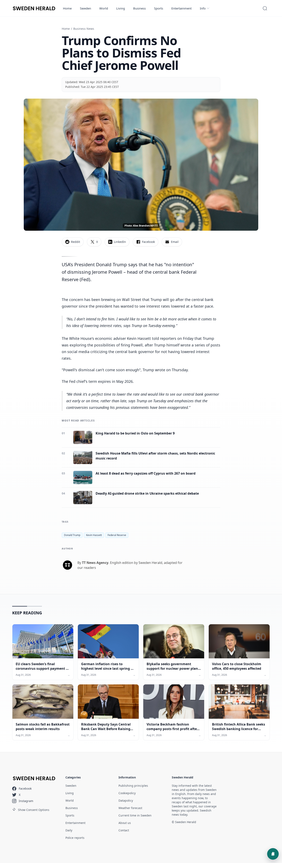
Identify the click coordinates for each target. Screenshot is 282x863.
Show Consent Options (33, 810)
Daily (68, 830)
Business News (83, 29)
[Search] (265, 8)
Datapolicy (125, 800)
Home (67, 8)
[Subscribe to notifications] (273, 854)
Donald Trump (72, 535)
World (103, 8)
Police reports (74, 838)
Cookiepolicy (127, 793)
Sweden (85, 8)
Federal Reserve (117, 535)
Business (139, 8)
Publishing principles (133, 786)
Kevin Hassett (94, 535)
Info (203, 8)
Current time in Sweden (135, 815)
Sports (158, 8)
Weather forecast (130, 808)
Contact (123, 830)
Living (120, 8)
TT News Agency (95, 562)
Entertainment (181, 8)
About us (124, 823)
